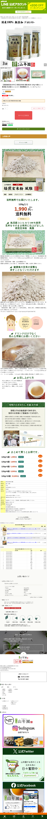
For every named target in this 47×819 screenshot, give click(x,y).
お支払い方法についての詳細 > (36, 597)
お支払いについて (14, 701)
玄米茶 (20, 16)
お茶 (4, 16)
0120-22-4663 (25, 677)
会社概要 (4, 705)
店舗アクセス (14, 702)
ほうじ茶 (4, 695)
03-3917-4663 (4, 668)
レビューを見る (8, 91)
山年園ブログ (5, 707)
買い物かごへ (23, 218)
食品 (8, 687)
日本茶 (7, 16)
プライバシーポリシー (4, 670)
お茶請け (10, 689)
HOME (1, 16)
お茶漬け (10, 692)
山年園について (6, 701)
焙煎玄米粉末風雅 (25, 16)
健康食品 (10, 690)
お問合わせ (13, 703)
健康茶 (4, 689)
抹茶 (3, 692)
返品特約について (5, 121)
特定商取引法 (5, 708)
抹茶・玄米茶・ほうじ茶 (13, 16)
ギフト (14, 687)
